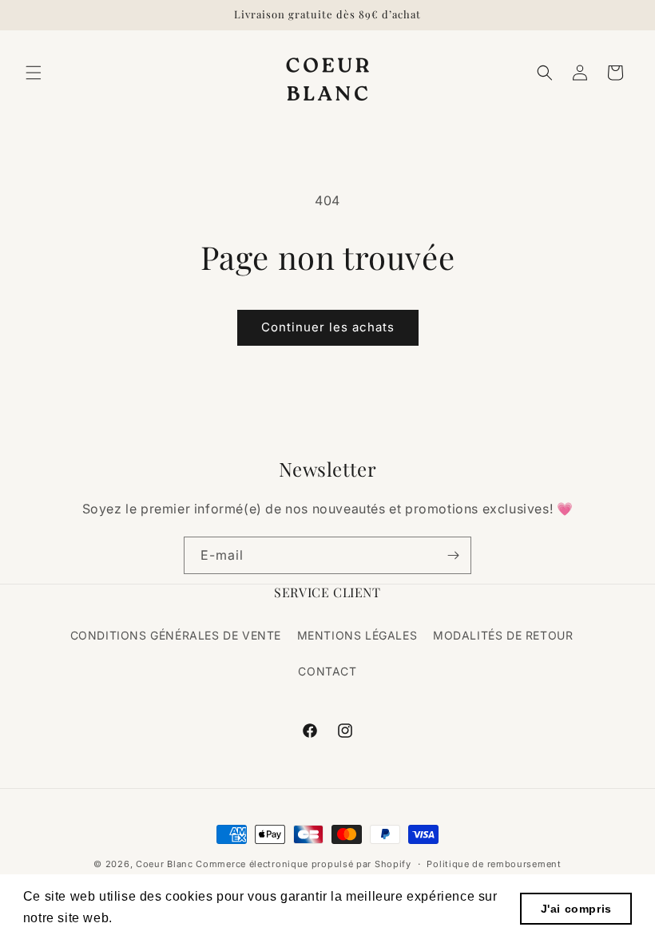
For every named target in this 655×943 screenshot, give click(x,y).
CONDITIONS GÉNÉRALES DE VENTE (175, 635)
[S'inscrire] (452, 555)
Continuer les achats (328, 327)
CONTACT (327, 671)
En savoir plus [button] (162, 918)
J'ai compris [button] (576, 908)
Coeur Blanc (164, 864)
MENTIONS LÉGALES (357, 635)
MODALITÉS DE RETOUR (503, 635)
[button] (33, 72)
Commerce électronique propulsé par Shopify (303, 864)
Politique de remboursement (494, 864)
